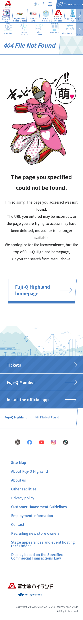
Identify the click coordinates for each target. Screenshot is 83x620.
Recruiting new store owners (35, 533)
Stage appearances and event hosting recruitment (43, 543)
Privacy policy (22, 497)
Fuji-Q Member (21, 382)
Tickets (14, 365)
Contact (17, 524)
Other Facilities (24, 489)
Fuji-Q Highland (15, 417)
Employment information (32, 515)
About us (18, 480)
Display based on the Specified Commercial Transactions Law (37, 556)
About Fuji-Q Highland (29, 471)
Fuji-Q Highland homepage (32, 290)
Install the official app (28, 399)
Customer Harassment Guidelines (39, 506)
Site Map (18, 462)
